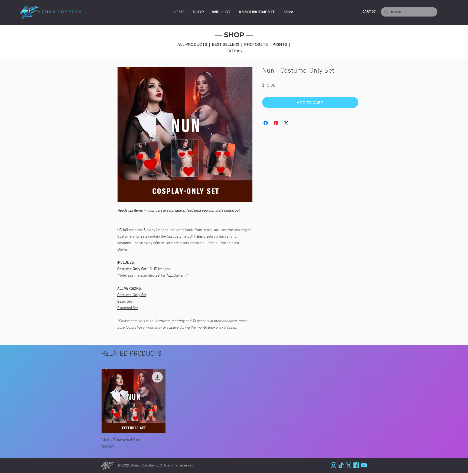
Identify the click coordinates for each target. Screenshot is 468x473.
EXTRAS (234, 50)
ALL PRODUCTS (192, 44)
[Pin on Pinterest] (276, 123)
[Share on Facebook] (265, 123)
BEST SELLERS (226, 44)
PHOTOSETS (256, 44)
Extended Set (127, 308)
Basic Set (124, 301)
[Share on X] (286, 123)
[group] (237, 410)
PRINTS (279, 44)
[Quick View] (133, 401)
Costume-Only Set (131, 295)
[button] (370, 11)
